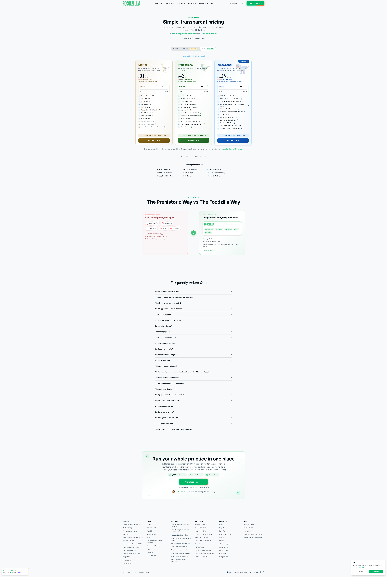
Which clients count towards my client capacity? (173, 429)
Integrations (126, 557)
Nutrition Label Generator (203, 550)
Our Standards (151, 528)
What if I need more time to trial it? (168, 303)
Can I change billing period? (165, 337)
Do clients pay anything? (164, 412)
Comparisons (223, 557)
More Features (127, 563)
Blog (148, 537)
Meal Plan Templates (202, 537)
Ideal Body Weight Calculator (204, 553)
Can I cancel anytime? (163, 315)
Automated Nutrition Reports (132, 553)
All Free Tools (199, 547)
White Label (192, 3)
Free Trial (150, 531)
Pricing (213, 3)
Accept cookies (376, 571)
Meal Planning (127, 528)
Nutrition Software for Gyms (180, 556)
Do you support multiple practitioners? (169, 383)
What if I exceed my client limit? (167, 401)
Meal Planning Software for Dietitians (180, 525)
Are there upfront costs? (164, 406)
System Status (151, 555)
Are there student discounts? (166, 343)
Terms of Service (248, 524)
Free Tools (222, 553)
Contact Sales (223, 550)
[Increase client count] (166, 86)
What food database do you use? (167, 355)
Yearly (207, 49)
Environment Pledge (153, 546)
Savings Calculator (201, 524)
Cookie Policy (247, 531)
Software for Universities (179, 547)
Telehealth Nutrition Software (180, 553)
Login (221, 524)
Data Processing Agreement (252, 534)
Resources (202, 3)
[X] (251, 572)
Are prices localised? (163, 360)
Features (157, 3)
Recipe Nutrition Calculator (204, 534)
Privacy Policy (248, 528)
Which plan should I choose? (166, 366)
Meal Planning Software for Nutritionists (180, 531)
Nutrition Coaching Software (180, 535)
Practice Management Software (181, 550)
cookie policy (361, 567)
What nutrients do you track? (166, 389)
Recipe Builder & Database (131, 524)
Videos (221, 537)
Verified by (14, 572)
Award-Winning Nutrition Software (155, 541)
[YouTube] (257, 572)
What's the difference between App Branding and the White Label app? (182, 372)
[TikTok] (260, 572)
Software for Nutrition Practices (133, 537)
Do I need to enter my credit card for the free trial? (174, 297)
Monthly (175, 49)
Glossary (222, 540)
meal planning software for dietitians (184, 34)
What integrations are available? (167, 418)
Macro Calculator (200, 531)
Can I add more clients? (164, 349)
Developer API (127, 560)
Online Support (224, 547)
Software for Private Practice (180, 543)
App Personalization (129, 550)
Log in (243, 3)
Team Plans (187, 38)
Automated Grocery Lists (131, 547)
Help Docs (222, 528)
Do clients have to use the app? (167, 378)
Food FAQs (198, 544)
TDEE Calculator (200, 528)
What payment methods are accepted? (169, 395)
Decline (360, 571)
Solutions (180, 3)
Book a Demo (151, 534)
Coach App (126, 534)
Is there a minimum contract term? (168, 320)
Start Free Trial (255, 3)
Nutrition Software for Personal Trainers (181, 539)
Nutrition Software (128, 540)
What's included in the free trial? (167, 292)
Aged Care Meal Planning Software (179, 560)
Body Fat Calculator (201, 557)
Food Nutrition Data (225, 534)
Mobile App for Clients (130, 531)
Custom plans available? (164, 423)
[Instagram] (254, 572)
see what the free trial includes (232, 149)
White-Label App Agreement (252, 537)
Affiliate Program (224, 544)
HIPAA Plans (201, 38)
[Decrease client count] (157, 86)
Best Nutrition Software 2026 (132, 544)
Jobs (148, 549)
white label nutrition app (210, 34)
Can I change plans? (162, 332)
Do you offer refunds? (163, 326)
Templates (168, 3)
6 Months (189, 49)
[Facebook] (263, 572)
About (149, 524)
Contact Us (150, 552)
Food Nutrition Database (203, 540)
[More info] (150, 107)
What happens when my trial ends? (168, 309)
